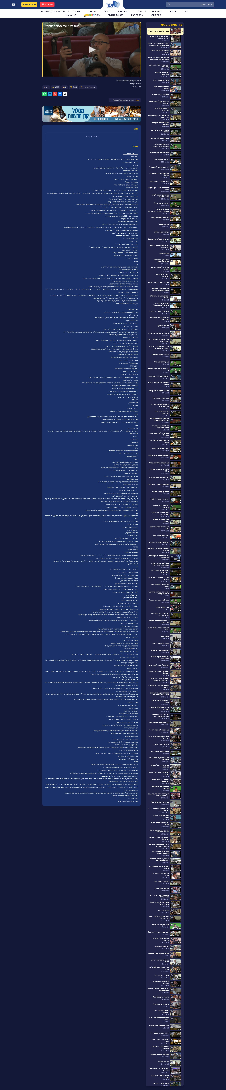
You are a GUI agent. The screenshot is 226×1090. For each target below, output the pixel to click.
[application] (92, 49)
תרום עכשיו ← (29, 4)
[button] (91, 50)
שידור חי (49, 4)
